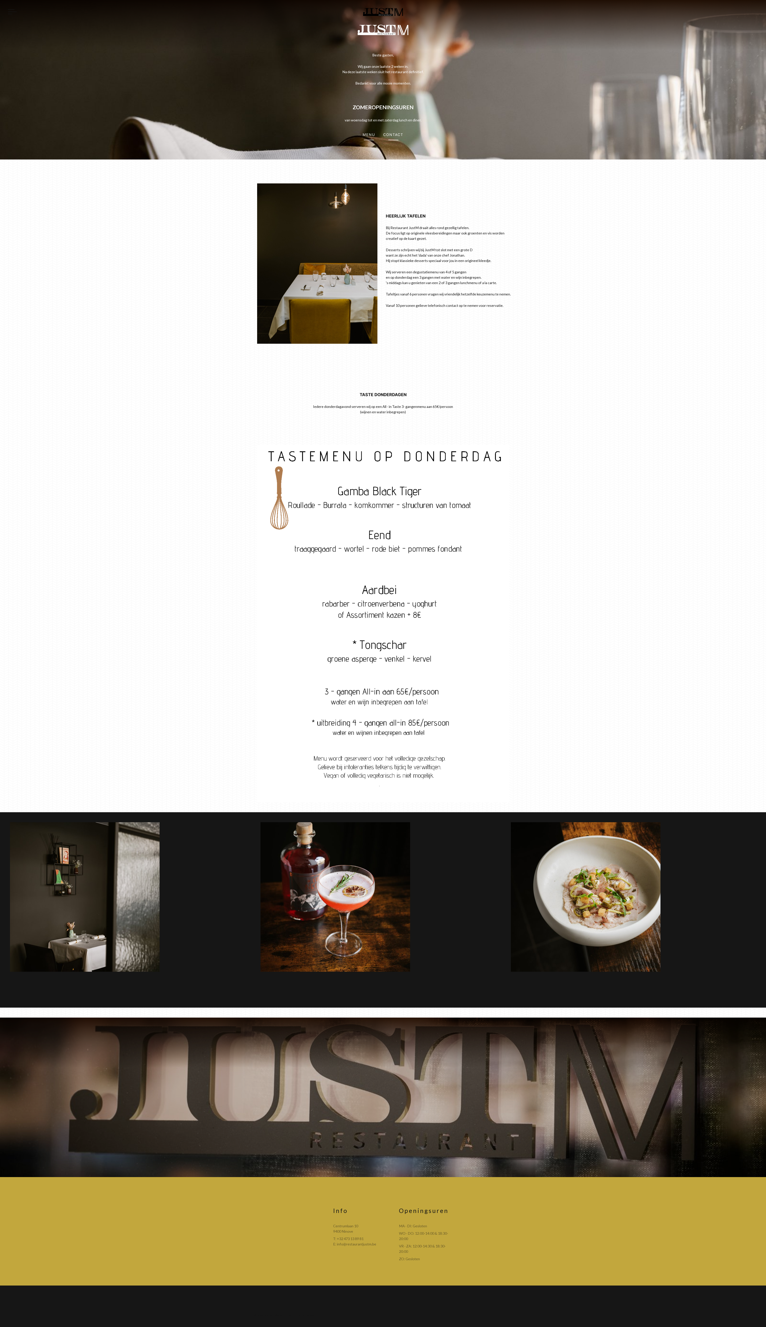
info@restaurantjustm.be (356, 1244)
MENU (369, 135)
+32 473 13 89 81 (350, 1238)
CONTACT (393, 135)
